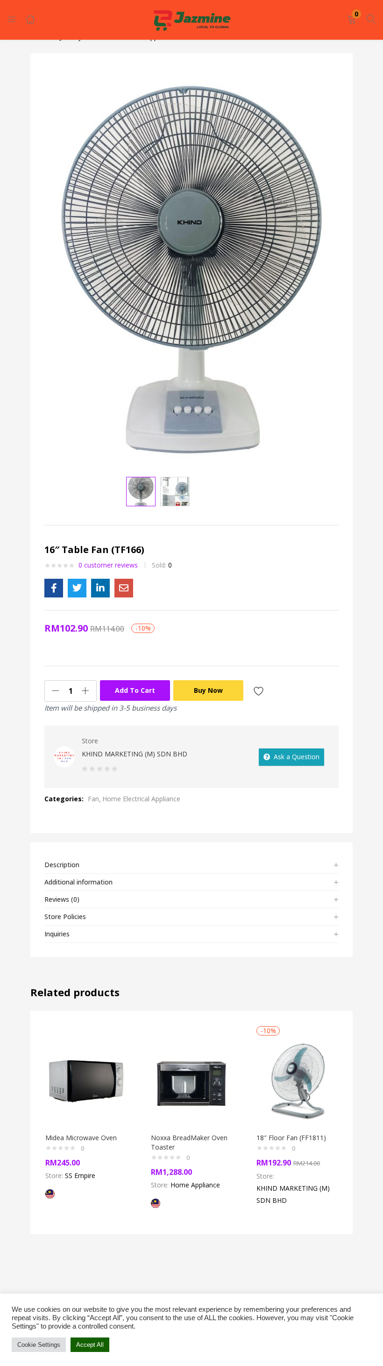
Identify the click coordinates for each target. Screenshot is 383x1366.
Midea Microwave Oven (81, 1137)
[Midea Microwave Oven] (86, 1080)
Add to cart (135, 690)
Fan (93, 798)
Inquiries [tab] (57, 933)
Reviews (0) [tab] (61, 899)
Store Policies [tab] (65, 916)
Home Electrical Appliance (141, 798)
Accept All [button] (90, 1344)
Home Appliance (195, 1184)
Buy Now (208, 690)
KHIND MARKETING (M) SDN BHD (134, 753)
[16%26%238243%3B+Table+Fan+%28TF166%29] (77, 588)
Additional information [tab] (78, 881)
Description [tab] (61, 864)
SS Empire (80, 1175)
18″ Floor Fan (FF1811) (291, 1137)
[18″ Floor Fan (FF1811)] (297, 1080)
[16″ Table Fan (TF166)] (53, 588)
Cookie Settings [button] (38, 1344)
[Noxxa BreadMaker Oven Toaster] (191, 1080)
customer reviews (108, 565)
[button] (352, 20)
